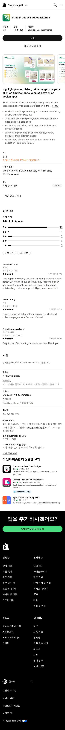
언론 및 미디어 (40, 643)
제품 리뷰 (38, 577)
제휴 (35, 654)
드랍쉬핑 (37, 565)
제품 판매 (7, 577)
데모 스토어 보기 (32, 45)
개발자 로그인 (9, 690)
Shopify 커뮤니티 (11, 637)
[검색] (55, 5)
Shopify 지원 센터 (12, 626)
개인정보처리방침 (11, 376)
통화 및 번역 (39, 605)
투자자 (36, 637)
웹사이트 (7, 399)
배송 (35, 600)
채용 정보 (38, 631)
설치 (32, 38)
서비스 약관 (8, 698)
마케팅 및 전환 (10, 594)
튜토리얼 (7, 380)
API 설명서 (8, 631)
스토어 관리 (8, 600)
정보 (35, 626)
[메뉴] (60, 5)
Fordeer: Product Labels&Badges (28, 480)
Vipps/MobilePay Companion (26, 497)
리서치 (6, 643)
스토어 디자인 (9, 588)
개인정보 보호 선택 (12, 720)
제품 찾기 (7, 571)
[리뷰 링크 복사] (17, 264)
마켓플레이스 (40, 571)
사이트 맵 (7, 713)
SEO (35, 594)
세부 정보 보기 (10, 453)
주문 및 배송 (9, 582)
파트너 (36, 648)
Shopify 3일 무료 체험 (32, 528)
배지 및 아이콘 (10, 185)
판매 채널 (7, 565)
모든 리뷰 (24, 253)
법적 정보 (38, 660)
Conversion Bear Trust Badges (27, 466)
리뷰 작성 (9, 253)
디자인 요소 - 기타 (12, 195)
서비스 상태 (39, 666)
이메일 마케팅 (40, 588)
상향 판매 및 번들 (42, 582)
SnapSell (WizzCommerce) (40, 30)
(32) (21, 30)
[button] (32, 470)
